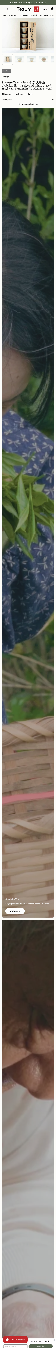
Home (4, 15)
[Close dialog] (54, 1340)
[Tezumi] (28, 9)
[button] (51, 9)
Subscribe (40, 1346)
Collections (12, 15)
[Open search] (8, 9)
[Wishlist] (47, 9)
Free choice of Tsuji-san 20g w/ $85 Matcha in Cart (28, 3)
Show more (15, 911)
